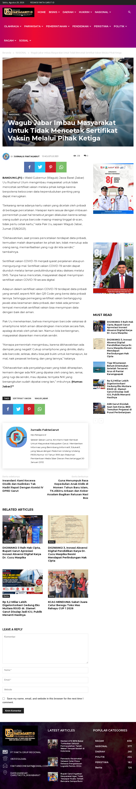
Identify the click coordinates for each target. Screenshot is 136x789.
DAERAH (68, 12)
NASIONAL (101, 12)
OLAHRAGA (11, 26)
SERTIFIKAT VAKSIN (22, 398)
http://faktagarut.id (38, 435)
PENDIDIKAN (80, 26)
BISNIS (53, 12)
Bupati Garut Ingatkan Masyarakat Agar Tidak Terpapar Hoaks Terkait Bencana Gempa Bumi (72, 777)
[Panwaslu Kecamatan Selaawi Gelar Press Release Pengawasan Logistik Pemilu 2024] (53, 761)
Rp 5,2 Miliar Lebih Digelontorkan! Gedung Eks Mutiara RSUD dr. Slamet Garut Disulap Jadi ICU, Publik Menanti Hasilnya (22, 608)
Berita (51, 542)
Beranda (6, 52)
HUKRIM (84, 12)
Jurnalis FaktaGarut (27, 156)
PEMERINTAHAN (56, 26)
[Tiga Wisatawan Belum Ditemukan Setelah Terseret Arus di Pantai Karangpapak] (99, 367)
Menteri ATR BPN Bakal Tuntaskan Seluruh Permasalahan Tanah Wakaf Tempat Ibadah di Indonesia (72, 746)
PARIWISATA (32, 26)
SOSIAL (24, 40)
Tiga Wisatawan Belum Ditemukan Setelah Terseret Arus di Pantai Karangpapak (117, 368)
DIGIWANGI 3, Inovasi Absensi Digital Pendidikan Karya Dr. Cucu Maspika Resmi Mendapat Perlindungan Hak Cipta (67, 554)
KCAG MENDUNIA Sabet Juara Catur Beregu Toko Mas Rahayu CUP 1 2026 (67, 605)
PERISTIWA (101, 26)
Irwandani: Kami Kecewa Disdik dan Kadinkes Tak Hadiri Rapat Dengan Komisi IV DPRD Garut (22, 486)
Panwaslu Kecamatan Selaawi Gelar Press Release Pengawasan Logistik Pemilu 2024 (71, 762)
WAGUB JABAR (41, 398)
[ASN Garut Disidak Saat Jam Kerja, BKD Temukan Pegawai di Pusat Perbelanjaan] (99, 408)
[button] (129, 12)
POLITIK (119, 26)
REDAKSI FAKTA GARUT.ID (42, 2)
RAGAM (9, 40)
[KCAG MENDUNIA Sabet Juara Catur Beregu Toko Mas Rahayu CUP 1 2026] (68, 583)
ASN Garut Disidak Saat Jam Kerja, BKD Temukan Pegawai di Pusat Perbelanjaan (119, 408)
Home (42, 12)
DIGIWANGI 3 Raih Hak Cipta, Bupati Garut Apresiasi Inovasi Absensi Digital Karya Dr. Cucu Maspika (21, 552)
